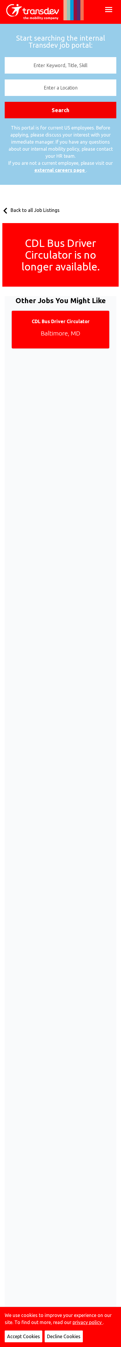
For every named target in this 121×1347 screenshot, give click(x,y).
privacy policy (88, 1322)
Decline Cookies (63, 1336)
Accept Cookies (23, 1336)
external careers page (60, 170)
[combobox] (60, 65)
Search (60, 110)
